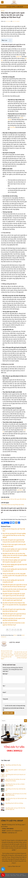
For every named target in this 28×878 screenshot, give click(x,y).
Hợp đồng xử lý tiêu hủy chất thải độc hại (15, 789)
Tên (4, 686)
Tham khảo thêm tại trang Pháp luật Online (12, 504)
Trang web (5, 699)
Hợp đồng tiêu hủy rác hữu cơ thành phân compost (15, 784)
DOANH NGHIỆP (6, 875)
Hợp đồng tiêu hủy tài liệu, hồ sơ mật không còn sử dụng (15, 780)
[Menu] (2, 2)
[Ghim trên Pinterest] (18, 630)
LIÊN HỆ (24, 875)
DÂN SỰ (17, 874)
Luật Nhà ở (20, 490)
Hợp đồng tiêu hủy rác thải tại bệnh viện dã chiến (16, 799)
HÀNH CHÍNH (13, 875)
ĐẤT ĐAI (2, 10)
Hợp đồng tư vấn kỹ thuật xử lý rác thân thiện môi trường (15, 794)
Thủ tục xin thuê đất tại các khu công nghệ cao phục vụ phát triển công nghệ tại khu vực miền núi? (15, 575)
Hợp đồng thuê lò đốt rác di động (14, 803)
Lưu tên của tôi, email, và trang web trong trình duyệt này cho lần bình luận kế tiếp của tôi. (14, 708)
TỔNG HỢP (19, 875)
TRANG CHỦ (6, 874)
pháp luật (18, 56)
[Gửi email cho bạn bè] (15, 630)
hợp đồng (12, 127)
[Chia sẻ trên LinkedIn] (21, 630)
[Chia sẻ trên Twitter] (12, 630)
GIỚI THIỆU (12, 874)
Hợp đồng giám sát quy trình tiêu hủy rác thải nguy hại (15, 808)
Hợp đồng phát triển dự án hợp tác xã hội (15, 775)
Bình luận (5, 673)
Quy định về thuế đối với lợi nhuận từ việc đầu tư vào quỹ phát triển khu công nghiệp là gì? (15, 604)
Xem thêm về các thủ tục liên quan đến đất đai (13, 499)
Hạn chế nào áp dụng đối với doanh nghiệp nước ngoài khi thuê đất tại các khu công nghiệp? (14, 535)
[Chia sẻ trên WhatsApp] (7, 630)
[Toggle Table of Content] (9, 40)
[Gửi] (25, 720)
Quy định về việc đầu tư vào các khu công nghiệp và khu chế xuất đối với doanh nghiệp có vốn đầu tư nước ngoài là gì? (15, 555)
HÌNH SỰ (22, 874)
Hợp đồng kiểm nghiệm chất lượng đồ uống (15, 770)
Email (4, 692)
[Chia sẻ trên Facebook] (10, 630)
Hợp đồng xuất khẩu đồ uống (13, 765)
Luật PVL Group (16, 21)
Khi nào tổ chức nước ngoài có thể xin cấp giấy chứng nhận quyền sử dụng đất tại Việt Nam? (7, 654)
